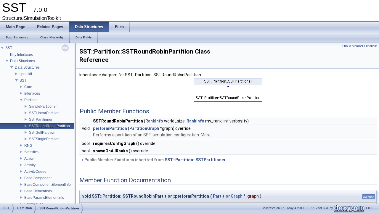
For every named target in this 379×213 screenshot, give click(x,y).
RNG (28, 145)
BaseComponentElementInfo (47, 185)
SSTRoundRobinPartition (49, 126)
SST (8, 48)
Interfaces (32, 93)
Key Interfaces (21, 55)
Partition (31, 100)
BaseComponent (38, 178)
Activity (30, 165)
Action (29, 158)
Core (28, 87)
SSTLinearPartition (44, 113)
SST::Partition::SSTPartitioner (195, 159)
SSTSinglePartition (44, 139)
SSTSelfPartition (42, 132)
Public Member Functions (360, 46)
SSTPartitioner (40, 119)
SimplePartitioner (43, 106)
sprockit (26, 74)
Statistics (31, 152)
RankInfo (154, 121)
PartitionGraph (144, 128)
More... (207, 135)
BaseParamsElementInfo (44, 198)
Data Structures (22, 61)
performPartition (110, 128)
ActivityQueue (35, 172)
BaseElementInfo (38, 191)
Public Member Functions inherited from (154, 159)
